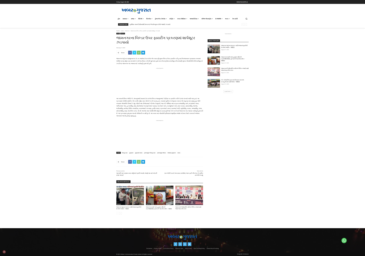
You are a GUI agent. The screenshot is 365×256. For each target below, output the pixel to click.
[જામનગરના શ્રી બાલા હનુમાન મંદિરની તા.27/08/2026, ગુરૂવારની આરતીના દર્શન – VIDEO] (160, 195)
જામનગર (127, 31)
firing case (124, 152)
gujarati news (138, 152)
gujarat (131, 152)
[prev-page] (117, 213)
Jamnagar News (161, 152)
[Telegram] (143, 53)
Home (118, 31)
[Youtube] (189, 244)
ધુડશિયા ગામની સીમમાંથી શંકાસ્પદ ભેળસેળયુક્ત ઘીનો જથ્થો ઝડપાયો (150, 24)
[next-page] (120, 213)
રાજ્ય (122, 31)
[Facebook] (130, 53)
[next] (246, 24)
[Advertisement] (202, 11)
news (178, 152)
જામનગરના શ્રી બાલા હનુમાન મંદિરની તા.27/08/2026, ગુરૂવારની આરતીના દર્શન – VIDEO (233, 58)
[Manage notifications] (4, 251)
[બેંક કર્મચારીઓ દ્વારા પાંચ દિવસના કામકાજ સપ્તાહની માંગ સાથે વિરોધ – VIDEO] (214, 83)
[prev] (243, 24)
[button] (246, 18)
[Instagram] (180, 244)
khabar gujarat (172, 152)
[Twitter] (134, 53)
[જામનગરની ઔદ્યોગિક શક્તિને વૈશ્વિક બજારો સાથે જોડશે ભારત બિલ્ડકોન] (189, 195)
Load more (228, 91)
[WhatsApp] (139, 53)
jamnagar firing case (149, 152)
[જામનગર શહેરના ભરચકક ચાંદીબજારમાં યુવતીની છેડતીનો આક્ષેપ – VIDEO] (130, 195)
